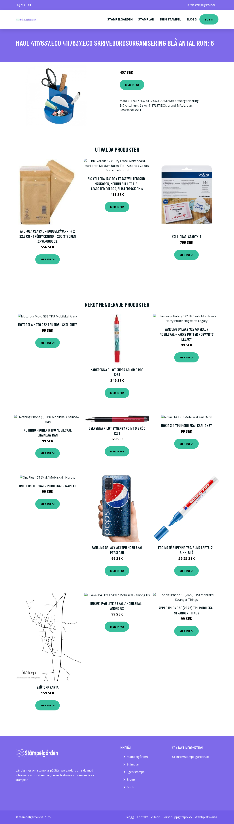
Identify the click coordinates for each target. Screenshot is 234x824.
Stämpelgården (120, 19)
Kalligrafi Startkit (186, 236)
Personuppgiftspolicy (177, 817)
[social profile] (29, 4)
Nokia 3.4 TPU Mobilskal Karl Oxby (186, 425)
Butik (209, 19)
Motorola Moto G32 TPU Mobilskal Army (47, 324)
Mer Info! (132, 84)
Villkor (155, 817)
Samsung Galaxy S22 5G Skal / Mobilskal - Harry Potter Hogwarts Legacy (187, 334)
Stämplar (146, 19)
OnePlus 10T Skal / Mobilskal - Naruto (47, 486)
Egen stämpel (170, 19)
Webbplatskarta (206, 817)
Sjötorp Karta (47, 687)
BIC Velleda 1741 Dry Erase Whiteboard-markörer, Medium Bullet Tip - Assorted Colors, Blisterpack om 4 (117, 183)
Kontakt (142, 817)
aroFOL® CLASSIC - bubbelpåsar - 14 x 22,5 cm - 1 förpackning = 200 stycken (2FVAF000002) (47, 236)
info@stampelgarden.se (202, 5)
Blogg (191, 19)
